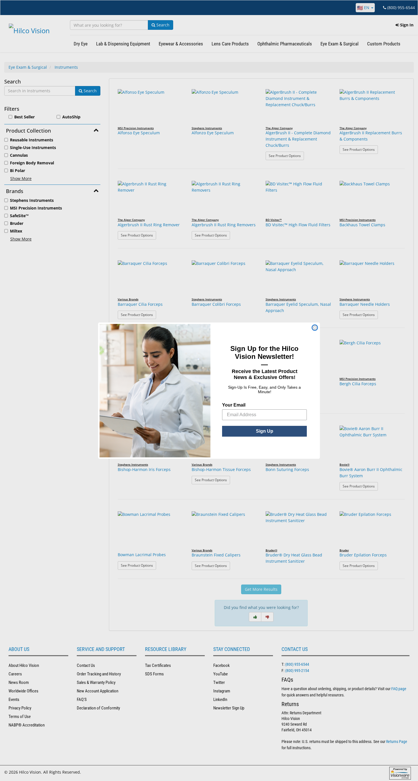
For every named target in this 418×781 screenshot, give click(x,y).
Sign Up (264, 431)
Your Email (233, 405)
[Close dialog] (315, 327)
